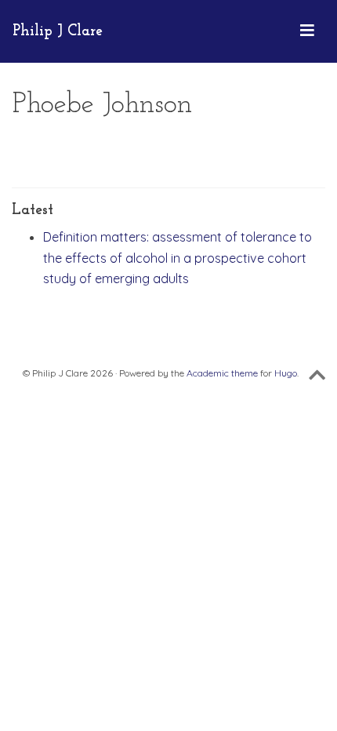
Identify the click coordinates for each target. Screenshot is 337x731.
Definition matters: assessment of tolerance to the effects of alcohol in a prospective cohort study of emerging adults (177, 257)
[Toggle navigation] (307, 31)
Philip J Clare (58, 31)
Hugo (285, 373)
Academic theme (222, 373)
